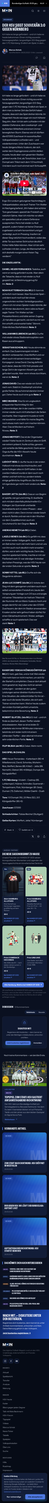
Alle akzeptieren (35, 1497)
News (6, 3)
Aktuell (6, 1372)
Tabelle (6, 1435)
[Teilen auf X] (32, 836)
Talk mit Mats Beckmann (13, 1411)
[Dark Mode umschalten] (38, 10)
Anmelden (37, 1043)
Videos (6, 1423)
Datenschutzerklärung (12, 1491)
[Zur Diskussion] (37, 57)
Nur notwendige (14, 1497)
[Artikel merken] (44, 57)
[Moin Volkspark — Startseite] (7, 11)
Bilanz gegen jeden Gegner (14, 1407)
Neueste (42, 1012)
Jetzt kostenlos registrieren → (17, 1333)
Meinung (6, 1388)
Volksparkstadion (10, 1443)
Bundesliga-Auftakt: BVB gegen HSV (28, 3)
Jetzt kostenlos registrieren (18, 1043)
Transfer (6, 1380)
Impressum (7, 1470)
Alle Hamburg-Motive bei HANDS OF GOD (23, 985)
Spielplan (6, 1439)
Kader (5, 1403)
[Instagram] (5, 1361)
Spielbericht (8, 1376)
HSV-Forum (8, 1415)
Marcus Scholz (15, 50)
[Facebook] (11, 1361)
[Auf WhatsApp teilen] (38, 836)
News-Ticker (8, 1431)
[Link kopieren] (44, 836)
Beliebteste (31, 1012)
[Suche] (32, 10)
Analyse (6, 1384)
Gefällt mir (27, 830)
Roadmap (7, 1466)
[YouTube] (16, 1361)
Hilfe (5, 1462)
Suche (5, 1451)
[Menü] (44, 10)
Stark (10, 830)
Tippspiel (6, 1419)
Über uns (6, 1447)
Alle (42, 3)
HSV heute (7, 1399)
